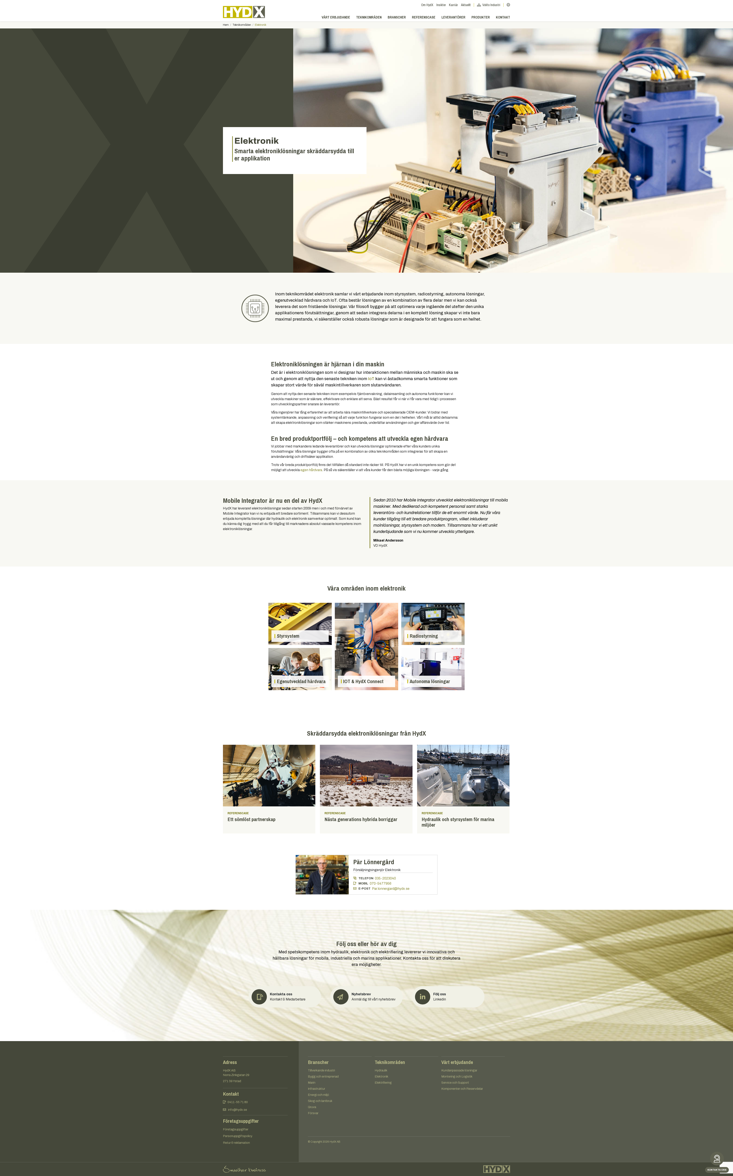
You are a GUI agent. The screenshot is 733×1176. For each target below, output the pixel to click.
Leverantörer (453, 17)
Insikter (441, 4)
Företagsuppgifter (235, 1129)
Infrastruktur (316, 1088)
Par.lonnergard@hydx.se (390, 889)
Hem (226, 24)
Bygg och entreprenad (323, 1076)
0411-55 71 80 (238, 1102)
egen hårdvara (311, 470)
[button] (366, 997)
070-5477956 (380, 883)
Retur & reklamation (236, 1142)
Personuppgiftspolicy (237, 1136)
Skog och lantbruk (320, 1101)
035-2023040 (385, 878)
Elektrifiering (383, 1082)
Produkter (480, 17)
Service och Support (455, 1082)
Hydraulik (381, 1070)
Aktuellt (466, 4)
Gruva (312, 1107)
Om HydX (427, 4)
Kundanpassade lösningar (459, 1070)
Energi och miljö (318, 1094)
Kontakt (503, 17)
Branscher (397, 17)
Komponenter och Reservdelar (462, 1088)
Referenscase (423, 17)
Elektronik (381, 1076)
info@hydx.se (237, 1109)
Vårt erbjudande (336, 17)
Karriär (453, 4)
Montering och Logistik (456, 1076)
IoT (371, 378)
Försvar (313, 1113)
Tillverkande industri (321, 1070)
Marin (311, 1082)
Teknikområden (369, 17)
